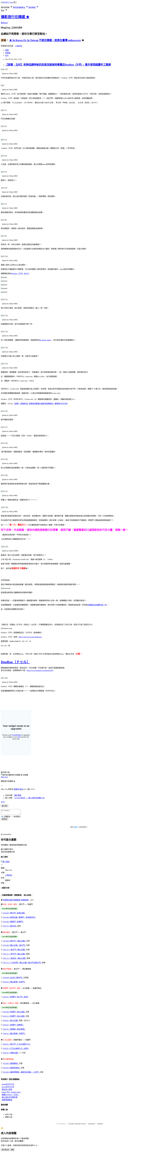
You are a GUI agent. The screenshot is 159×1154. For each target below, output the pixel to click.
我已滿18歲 (5, 1150)
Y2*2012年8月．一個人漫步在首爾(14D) (29, 798)
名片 (7, 55)
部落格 (7, 53)
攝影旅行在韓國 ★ (15, 17)
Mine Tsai (4, 777)
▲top (3, 802)
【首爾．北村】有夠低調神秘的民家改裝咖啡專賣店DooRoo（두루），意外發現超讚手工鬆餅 (58, 64)
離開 (12, 1150)
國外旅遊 (17, 795)
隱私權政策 (91, 1124)
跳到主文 (4, 23)
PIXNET (63, 1124)
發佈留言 (4, 819)
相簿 (7, 50)
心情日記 (18, 46)
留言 (21, 789)
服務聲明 (100, 1124)
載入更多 (4, 806)
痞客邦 (16, 789)
